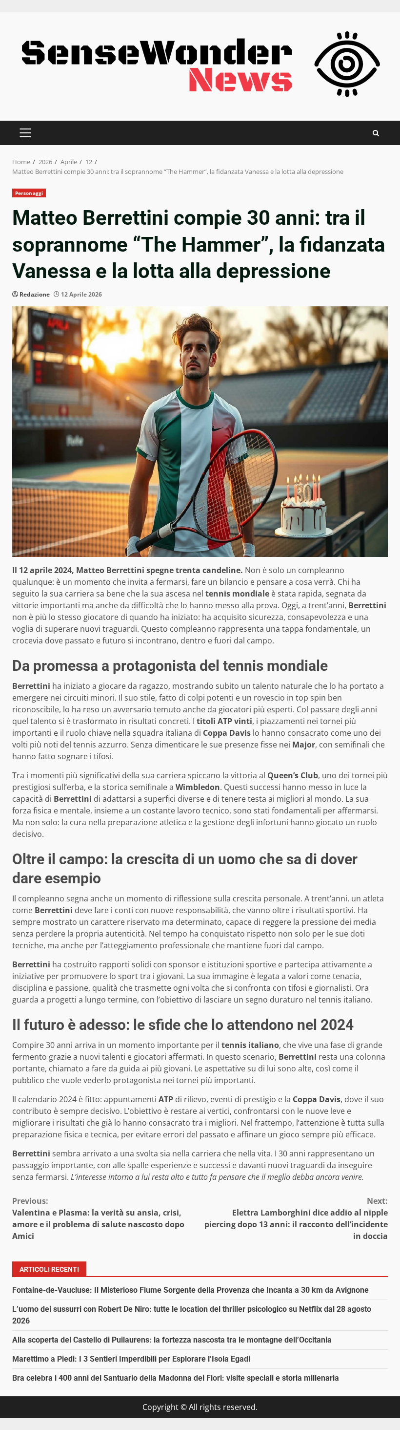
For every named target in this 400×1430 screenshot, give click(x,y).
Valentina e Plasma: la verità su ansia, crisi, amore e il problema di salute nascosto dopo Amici (98, 1218)
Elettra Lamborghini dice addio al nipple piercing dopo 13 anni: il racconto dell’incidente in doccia (296, 1218)
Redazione (35, 294)
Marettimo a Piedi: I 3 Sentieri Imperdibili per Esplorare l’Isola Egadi (131, 1359)
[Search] (376, 133)
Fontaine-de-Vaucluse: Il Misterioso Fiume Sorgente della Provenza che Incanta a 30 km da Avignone (190, 1290)
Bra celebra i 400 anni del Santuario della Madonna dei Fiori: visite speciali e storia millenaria (175, 1378)
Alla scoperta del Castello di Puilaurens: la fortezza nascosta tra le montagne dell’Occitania (172, 1340)
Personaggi (29, 193)
